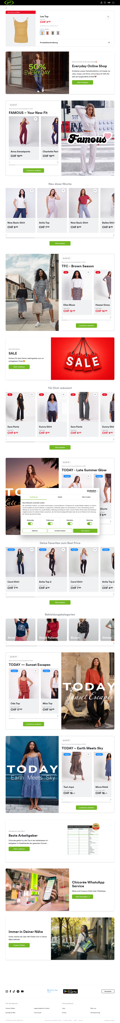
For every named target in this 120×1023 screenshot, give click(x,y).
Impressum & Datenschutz (53, 1020)
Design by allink (109, 1020)
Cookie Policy (67, 1020)
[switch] (50, 523)
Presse (64, 1012)
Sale (66, 272)
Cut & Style (37, 1012)
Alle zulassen (85, 530)
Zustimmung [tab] (34, 497)
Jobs (63, 1008)
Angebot (67, 476)
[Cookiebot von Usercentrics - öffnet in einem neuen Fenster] (90, 491)
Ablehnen (35, 530)
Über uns (93, 1008)
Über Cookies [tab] (86, 497)
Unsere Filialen (10, 1008)
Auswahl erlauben (60, 530)
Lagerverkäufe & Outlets (41, 1008)
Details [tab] (60, 497)
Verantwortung (95, 1012)
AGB (75, 1020)
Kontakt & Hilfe (10, 1012)
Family (80, 1020)
